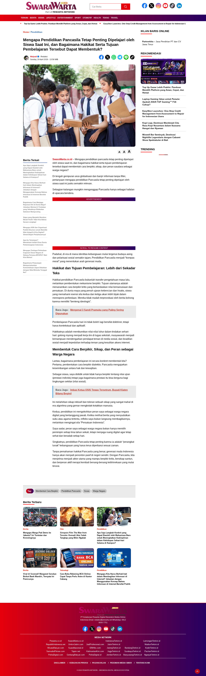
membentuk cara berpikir (47, 491)
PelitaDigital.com (55, 655)
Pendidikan (36, 32)
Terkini (24, 18)
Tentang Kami (143, 663)
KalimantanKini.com (95, 651)
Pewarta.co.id (56, 641)
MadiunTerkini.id (152, 644)
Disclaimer (59, 663)
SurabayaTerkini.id (132, 651)
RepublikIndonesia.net (55, 644)
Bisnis (41, 18)
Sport (78, 18)
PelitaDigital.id (95, 655)
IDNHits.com (95, 648)
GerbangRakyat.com (76, 655)
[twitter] (152, 7)
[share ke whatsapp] (114, 59)
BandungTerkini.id (132, 648)
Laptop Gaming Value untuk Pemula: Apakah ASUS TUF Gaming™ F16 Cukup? (161, 102)
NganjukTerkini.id (151, 655)
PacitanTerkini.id (151, 651)
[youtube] (166, 7)
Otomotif (87, 18)
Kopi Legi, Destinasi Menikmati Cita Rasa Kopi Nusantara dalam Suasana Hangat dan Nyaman (161, 125)
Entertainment (65, 18)
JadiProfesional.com (95, 644)
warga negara (99, 491)
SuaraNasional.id (75, 648)
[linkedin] (180, 7)
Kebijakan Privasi (79, 663)
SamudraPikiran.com (55, 651)
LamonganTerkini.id (151, 641)
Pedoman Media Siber (121, 663)
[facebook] (145, 7)
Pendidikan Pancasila (71, 491)
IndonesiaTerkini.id (114, 641)
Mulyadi (33, 57)
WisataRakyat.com (55, 648)
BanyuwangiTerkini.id (132, 655)
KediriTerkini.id (151, 648)
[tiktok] (173, 7)
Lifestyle (51, 18)
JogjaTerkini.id (113, 651)
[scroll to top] (197, 671)
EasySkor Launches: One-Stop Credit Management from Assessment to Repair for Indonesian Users (146, 24)
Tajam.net (75, 651)
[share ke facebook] (102, 59)
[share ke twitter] (108, 59)
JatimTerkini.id (113, 644)
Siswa (86, 491)
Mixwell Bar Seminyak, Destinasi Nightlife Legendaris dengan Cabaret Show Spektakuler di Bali (161, 137)
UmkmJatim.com (75, 644)
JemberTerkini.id (113, 655)
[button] (119, 152)
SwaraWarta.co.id (75, 641)
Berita (33, 18)
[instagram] (159, 7)
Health (97, 18)
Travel (114, 18)
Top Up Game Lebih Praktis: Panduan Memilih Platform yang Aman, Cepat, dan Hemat (60, 24)
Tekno (106, 18)
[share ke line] (127, 59)
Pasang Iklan (99, 663)
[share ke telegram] (120, 59)
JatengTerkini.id (113, 648)
